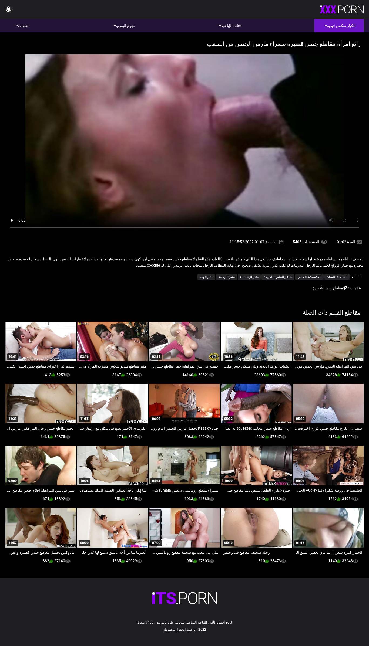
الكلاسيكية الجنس (309, 277)
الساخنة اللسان (337, 277)
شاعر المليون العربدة (278, 277)
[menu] (8, 9)
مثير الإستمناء (249, 277)
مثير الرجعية (226, 277)
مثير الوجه (206, 277)
